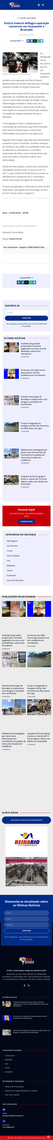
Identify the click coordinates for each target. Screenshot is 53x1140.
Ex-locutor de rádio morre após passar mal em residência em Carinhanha (33, 373)
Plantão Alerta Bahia (27, 18)
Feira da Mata (13, 555)
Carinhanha (12, 545)
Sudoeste (11, 575)
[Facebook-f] (24, 985)
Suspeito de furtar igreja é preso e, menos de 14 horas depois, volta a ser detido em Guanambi (34, 480)
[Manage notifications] (48, 1137)
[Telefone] (3, 1121)
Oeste (9, 570)
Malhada (11, 565)
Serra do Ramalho (15, 580)
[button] (43, 5)
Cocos (10, 550)
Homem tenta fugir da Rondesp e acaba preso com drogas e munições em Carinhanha (34, 400)
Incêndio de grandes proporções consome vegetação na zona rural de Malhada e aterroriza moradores (33, 348)
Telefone (5, 1125)
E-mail (4, 1113)
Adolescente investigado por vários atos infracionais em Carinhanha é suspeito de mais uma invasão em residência (34, 454)
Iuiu (8, 560)
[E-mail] (3, 1109)
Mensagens (12, 541)
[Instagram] (28, 985)
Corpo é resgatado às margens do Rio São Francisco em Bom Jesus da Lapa (35, 426)
